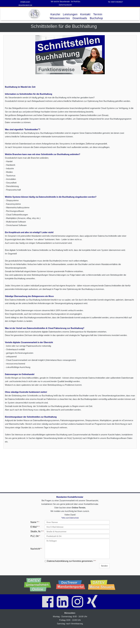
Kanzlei (55, 14)
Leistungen (70, 14)
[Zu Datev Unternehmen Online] (38, 584)
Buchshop (96, 18)
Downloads (80, 18)
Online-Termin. (79, 507)
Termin (97, 14)
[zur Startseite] (34, 14)
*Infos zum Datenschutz (70, 518)
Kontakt (85, 14)
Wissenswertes (60, 18)
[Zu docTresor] (70, 584)
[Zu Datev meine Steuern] (102, 584)
